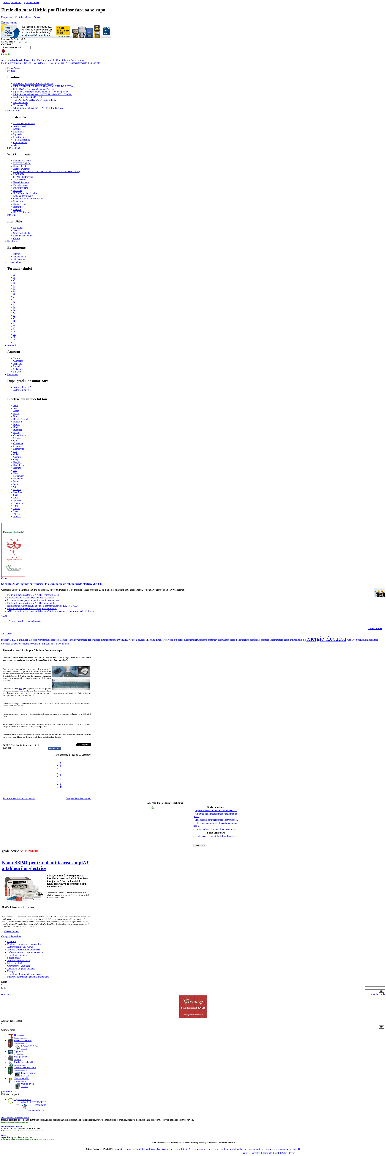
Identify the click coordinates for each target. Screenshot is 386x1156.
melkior (224, 1149)
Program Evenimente (11, 63)
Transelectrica (19, 179)
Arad (15, 408)
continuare (64, 643)
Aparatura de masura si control (11, 1126)
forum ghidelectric (12, 2)
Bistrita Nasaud (20, 419)
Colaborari (18, 369)
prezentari (212, 639)
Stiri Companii (14, 148)
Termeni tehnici (14, 262)
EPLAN (17, 209)
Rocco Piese (175, 1149)
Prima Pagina (13, 68)
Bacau (16, 413)
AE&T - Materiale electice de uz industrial (15, 1117)
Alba (15, 405)
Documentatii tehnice (23, 235)
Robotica (11, 941)
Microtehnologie (15, 963)
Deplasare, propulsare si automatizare (25, 944)
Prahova (17, 489)
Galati (16, 454)
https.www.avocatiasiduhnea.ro (134, 1149)
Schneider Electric (22, 160)
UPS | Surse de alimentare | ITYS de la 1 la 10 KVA (38, 108)
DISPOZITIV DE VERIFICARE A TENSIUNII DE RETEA (43, 86)
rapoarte (351, 639)
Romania (122, 639)
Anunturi (11, 345)
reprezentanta (44, 639)
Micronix (17, 190)
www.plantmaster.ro (254, 1149)
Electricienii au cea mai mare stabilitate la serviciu (30, 597)
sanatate (15, 643)
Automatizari (19, 126)
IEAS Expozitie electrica (25, 193)
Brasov (16, 424)
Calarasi (17, 438)
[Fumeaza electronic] (13, 576)
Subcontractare (14, 957)
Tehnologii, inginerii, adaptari (21, 968)
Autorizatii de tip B (22, 390)
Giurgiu (17, 457)
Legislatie (17, 227)
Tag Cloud (6, 633)
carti (48, 643)
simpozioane (201, 639)
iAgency (3, 1135)
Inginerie (17, 134)
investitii (150, 639)
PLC (14, 639)
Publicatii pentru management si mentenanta (28, 976)
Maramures (18, 476)
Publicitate (95, 63)
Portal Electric (110, 1149)
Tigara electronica (21, 139)
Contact (37, 17)
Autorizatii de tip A (22, 387)
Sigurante (18, 1051)
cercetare (24, 643)
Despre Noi (6, 17)
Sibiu (15, 497)
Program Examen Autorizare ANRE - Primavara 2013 (33, 595)
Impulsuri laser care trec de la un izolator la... (216, 810)
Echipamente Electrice (24, 123)
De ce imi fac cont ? (57, 63)
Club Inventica (20, 142)
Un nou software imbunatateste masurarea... (215, 829)
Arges (16, 411)
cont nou (5, 994)
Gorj (15, 459)
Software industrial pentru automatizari (25, 952)
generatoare (94, 639)
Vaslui (16, 511)
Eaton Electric (20, 204)
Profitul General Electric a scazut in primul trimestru (32, 608)
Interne (16, 254)
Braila (16, 427)
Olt (14, 486)
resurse (132, 639)
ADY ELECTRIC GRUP (33, 1102)
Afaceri (16, 145)
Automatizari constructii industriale (23, 949)
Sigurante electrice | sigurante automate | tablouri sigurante (40, 91)
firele (20, 689)
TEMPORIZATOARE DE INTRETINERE (34, 100)
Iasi (15, 470)
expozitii (178, 639)
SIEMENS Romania (23, 177)
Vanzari (17, 358)
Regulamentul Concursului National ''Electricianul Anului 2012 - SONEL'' (42, 605)
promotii (265, 639)
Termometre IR (20, 105)
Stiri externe (19, 259)
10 (61, 787)
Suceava (17, 500)
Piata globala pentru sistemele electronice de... (216, 819)
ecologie (361, 639)
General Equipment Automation (28, 198)
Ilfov (15, 473)
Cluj (15, 440)
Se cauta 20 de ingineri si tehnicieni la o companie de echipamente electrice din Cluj (52, 583)
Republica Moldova (69, 639)
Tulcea (16, 508)
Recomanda (54, 748)
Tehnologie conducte (17, 955)
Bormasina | (19, 1035)
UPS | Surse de (21, 1056)
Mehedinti (18, 478)
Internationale (19, 256)
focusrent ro (213, 1149)
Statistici (17, 230)
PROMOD (18, 174)
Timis (16, 505)
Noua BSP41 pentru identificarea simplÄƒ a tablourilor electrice (45, 865)
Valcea (16, 514)
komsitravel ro (236, 1149)
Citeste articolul (11, 931)
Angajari (17, 363)
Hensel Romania (21, 182)
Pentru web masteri (251, 1153)
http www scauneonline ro (278, 1149)
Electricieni (12, 374)
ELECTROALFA (22, 163)
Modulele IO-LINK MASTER (28, 97)
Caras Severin (20, 435)
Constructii (18, 137)
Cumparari (18, 361)
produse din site (8, 1091)
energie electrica (326, 638)
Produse (11, 70)
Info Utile (11, 215)
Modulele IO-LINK (23, 1062)
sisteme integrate (109, 639)
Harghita (17, 462)
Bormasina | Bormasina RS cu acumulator (33, 83)
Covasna (17, 446)
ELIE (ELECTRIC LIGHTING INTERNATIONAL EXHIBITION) (46, 171)
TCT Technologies (37, 1105)
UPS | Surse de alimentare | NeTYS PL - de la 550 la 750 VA (42, 94)
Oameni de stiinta (21, 233)
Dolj (15, 451)
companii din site (36, 1110)
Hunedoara (18, 465)
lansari (54, 643)
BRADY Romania (22, 212)
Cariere (16, 238)
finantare (161, 639)
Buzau (16, 432)
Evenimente (13, 241)
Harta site (267, 1153)
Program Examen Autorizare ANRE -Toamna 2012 (31, 603)
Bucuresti (17, 430)
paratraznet (255, 639)
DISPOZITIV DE (23, 1040)
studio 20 (186, 1149)
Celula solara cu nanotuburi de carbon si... (215, 836)
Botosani (17, 421)
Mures (16, 481)
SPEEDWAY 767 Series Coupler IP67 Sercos (35, 89)
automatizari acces (226, 639)
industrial (6, 639)
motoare (83, 639)
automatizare (276, 639)
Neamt (16, 484)
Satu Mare (18, 492)
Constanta (18, 443)
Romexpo (18, 206)
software (55, 639)
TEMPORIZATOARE (25, 1067)
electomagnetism (37, 643)
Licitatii (17, 366)
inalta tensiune (242, 639)
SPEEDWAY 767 (29, 1046)
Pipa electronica (20, 102)
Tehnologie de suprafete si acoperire (24, 974)
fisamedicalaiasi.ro (159, 1149)
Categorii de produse (11, 936)
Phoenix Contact (21, 185)
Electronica (29, 60)
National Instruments (23, 196)
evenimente (189, 639)
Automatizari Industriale (18, 960)
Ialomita (17, 467)
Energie (17, 129)
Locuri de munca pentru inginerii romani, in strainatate (33, 600)
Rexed (296, 1149)
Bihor (16, 416)
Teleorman (18, 503)
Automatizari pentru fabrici (20, 947)
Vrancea (17, 516)
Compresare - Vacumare (18, 966)
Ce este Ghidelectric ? (34, 63)
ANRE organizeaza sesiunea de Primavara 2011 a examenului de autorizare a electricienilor (50, 611)
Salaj (15, 495)
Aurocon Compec (21, 168)
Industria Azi (15, 60)
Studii (4, 616)
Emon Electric (20, 166)
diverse (169, 639)
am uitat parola (378, 994)
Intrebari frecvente (78, 63)
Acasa (4, 60)
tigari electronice (31, 2)
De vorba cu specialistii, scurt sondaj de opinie (25, 621)
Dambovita (18, 448)
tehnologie (300, 639)
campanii (289, 639)
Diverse (17, 371)
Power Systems (20, 187)
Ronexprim (18, 201)
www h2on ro (199, 1149)
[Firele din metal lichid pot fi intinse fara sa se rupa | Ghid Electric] (9, 22)
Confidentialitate (23, 17)
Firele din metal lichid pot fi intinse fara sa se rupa (60, 60)
